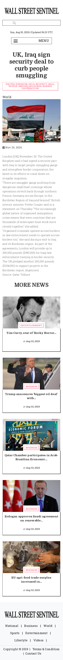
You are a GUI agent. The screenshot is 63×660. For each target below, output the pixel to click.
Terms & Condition (46, 649)
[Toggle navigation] (15, 41)
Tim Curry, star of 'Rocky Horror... (31, 333)
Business (31, 386)
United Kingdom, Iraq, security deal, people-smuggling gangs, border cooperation (30, 86)
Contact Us (33, 653)
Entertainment (31, 325)
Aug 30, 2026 (33, 341)
